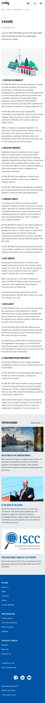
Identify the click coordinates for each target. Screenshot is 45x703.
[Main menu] (40, 3)
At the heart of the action (12, 505)
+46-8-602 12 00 (8, 695)
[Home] (13, 3)
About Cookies (7, 627)
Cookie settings (8, 605)
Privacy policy (7, 618)
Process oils (6, 654)
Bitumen (5, 645)
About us (5, 587)
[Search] (35, 3)
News (4, 591)
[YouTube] (29, 678)
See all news (36, 423)
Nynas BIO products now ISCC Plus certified (19, 557)
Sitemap (5, 631)
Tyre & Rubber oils (9, 667)
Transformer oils (8, 663)
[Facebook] (16, 678)
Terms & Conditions (9, 623)
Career (4, 600)
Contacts (5, 596)
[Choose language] (29, 3)
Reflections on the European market (16, 455)
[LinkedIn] (22, 678)
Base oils (5, 649)
